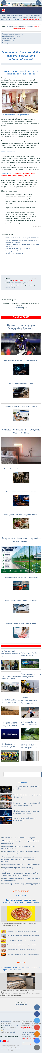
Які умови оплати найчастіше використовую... (21, 578)
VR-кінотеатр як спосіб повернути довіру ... (21, 492)
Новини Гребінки (17, 15)
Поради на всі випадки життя (12, 34)
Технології (17, 20)
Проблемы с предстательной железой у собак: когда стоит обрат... (27, 804)
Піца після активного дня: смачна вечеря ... (22, 950)
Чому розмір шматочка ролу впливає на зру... (23, 954)
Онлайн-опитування (30, 1032)
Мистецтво (6, 43)
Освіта (30, 18)
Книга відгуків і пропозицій (32, 1034)
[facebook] (1, 1042)
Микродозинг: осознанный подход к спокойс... (21, 515)
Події (15, 18)
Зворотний (7, 1030)
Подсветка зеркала (16, 283)
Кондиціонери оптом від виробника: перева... (21, 600)
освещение (21, 285)
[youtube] (4, 1042)
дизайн (13, 285)
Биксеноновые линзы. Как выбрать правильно (22, 238)
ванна (32, 285)
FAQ (24, 1036)
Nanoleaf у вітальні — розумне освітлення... (21, 431)
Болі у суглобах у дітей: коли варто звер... (21, 623)
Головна (9, 27)
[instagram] (7, 1042)
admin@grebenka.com (10, 1025)
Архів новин (5, 15)
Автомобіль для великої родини (21, 383)
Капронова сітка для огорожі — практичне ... (21, 539)
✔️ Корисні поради (26, 27)
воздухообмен (10, 287)
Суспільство (22, 18)
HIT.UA (23, 1043)
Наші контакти (6, 1021)
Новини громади (6, 18)
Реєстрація (19, 308)
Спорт (10, 20)
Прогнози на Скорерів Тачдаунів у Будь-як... (21, 326)
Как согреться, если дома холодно (17, 249)
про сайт (13, 1032)
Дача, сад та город (9, 38)
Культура (37, 18)
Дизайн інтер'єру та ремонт (12, 36)
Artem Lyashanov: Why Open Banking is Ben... (21, 406)
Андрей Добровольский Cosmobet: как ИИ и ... (21, 360)
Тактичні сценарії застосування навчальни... (21, 469)
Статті (15, 27)
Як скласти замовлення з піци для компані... (22, 931)
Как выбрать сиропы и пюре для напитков (22, 945)
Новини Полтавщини (32, 15)
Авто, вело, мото (8, 41)
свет (27, 285)
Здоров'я (3, 20)
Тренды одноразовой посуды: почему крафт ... (23, 935)
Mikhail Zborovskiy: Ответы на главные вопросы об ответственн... (26, 812)
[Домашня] (2, 11)
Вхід (25, 308)
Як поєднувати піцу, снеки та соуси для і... (21, 940)
